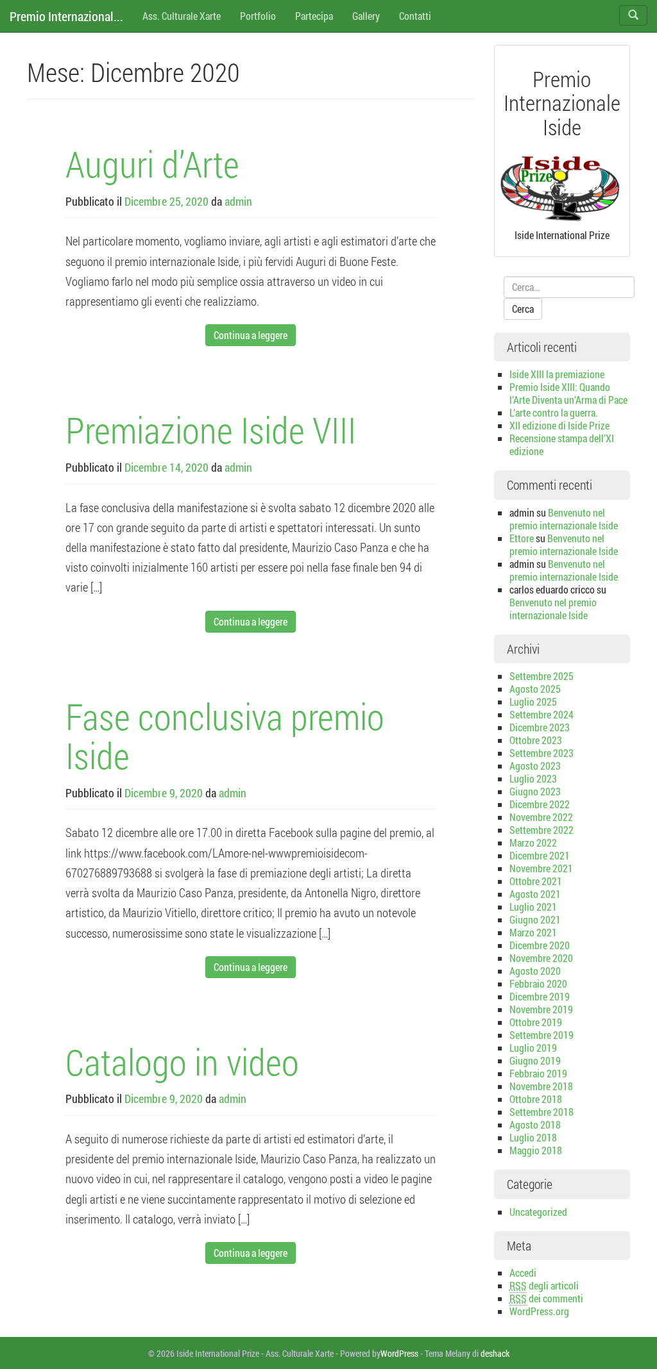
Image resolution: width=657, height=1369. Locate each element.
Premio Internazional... (66, 16)
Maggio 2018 (535, 1150)
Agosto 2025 (535, 688)
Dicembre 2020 (539, 945)
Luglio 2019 (533, 1047)
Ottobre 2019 (535, 1022)
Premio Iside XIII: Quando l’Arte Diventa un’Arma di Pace (568, 393)
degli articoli (544, 1285)
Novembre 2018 (541, 1086)
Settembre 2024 (541, 714)
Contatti (415, 15)
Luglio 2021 (533, 906)
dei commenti (546, 1298)
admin (238, 201)
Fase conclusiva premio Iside (224, 735)
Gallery (366, 15)
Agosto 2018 (535, 1124)
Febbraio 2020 (538, 983)
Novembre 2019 (541, 1009)
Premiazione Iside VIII (210, 429)
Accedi (522, 1272)
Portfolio (258, 15)
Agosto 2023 (535, 765)
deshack (495, 1353)
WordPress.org (539, 1311)
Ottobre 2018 (535, 1099)
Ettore (521, 538)
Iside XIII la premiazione (556, 374)
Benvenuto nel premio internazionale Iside (563, 519)
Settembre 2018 (541, 1111)
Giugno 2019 (535, 1060)
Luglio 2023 (533, 778)
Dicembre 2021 (539, 855)
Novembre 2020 (541, 958)
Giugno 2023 (535, 791)
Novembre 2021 (541, 868)
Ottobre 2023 (535, 740)
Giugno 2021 (535, 919)
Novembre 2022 (541, 817)
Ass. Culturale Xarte (181, 15)
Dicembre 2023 (539, 727)
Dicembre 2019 (539, 996)
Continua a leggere (250, 335)
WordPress (399, 1353)
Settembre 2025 (541, 676)
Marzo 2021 (533, 932)
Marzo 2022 (533, 842)
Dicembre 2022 (539, 804)
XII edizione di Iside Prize (559, 425)
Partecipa (314, 15)
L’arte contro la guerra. (553, 412)
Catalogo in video (182, 1061)
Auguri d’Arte (152, 163)
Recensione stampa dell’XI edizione (561, 444)
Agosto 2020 (535, 970)
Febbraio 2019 (538, 1073)
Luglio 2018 (533, 1137)
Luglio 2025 (533, 701)
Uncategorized (538, 1211)
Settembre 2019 (541, 1034)
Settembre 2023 (541, 752)
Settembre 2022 (541, 829)
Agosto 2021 (535, 893)
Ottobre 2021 (535, 881)
